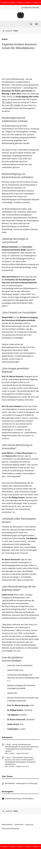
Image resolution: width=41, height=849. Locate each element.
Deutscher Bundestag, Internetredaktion (19, 798)
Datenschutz (18, 824)
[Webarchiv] (20, 15)
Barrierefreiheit (7, 824)
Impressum (29, 824)
